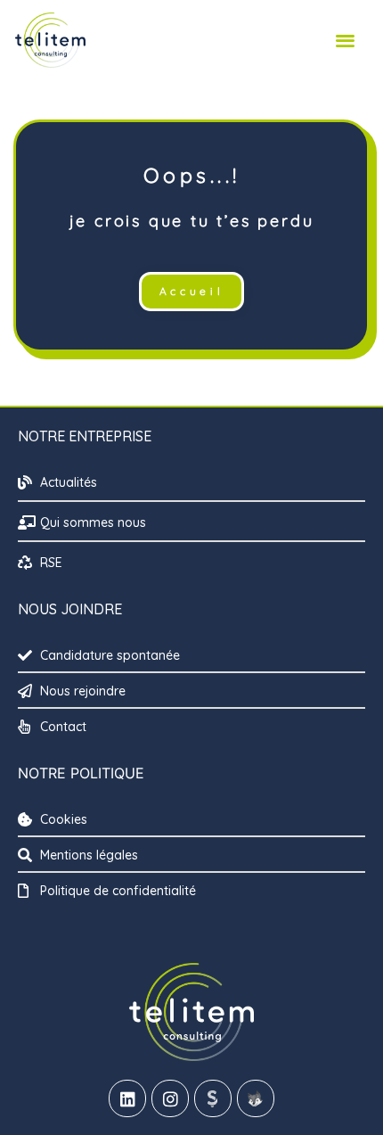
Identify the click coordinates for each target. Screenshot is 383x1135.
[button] (345, 39)
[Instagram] (170, 1098)
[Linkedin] (127, 1098)
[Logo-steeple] (213, 1098)
